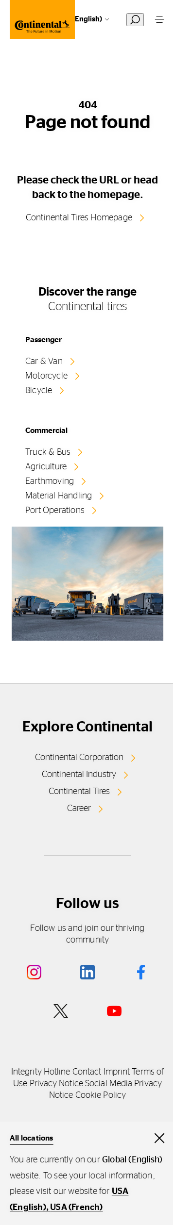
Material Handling (58, 496)
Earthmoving (49, 481)
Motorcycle (46, 376)
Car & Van (44, 361)
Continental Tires (79, 791)
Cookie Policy (100, 1095)
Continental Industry (79, 774)
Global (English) (76, 19)
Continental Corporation (79, 757)
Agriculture (46, 467)
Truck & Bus (47, 452)
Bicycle (38, 390)
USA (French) (76, 1207)
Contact (87, 1072)
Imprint (117, 1072)
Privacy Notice (56, 1083)
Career (79, 808)
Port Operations (55, 510)
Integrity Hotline (40, 1072)
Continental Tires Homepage (79, 218)
